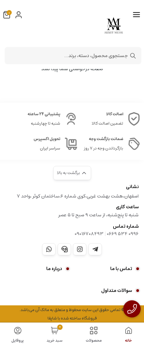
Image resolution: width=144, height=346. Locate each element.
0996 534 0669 (123, 234)
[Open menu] (136, 15)
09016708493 (89, 234)
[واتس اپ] (49, 249)
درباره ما (54, 268)
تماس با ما (121, 268)
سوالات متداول (116, 290)
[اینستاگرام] (79, 249)
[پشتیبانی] (64, 249)
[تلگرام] (95, 249)
